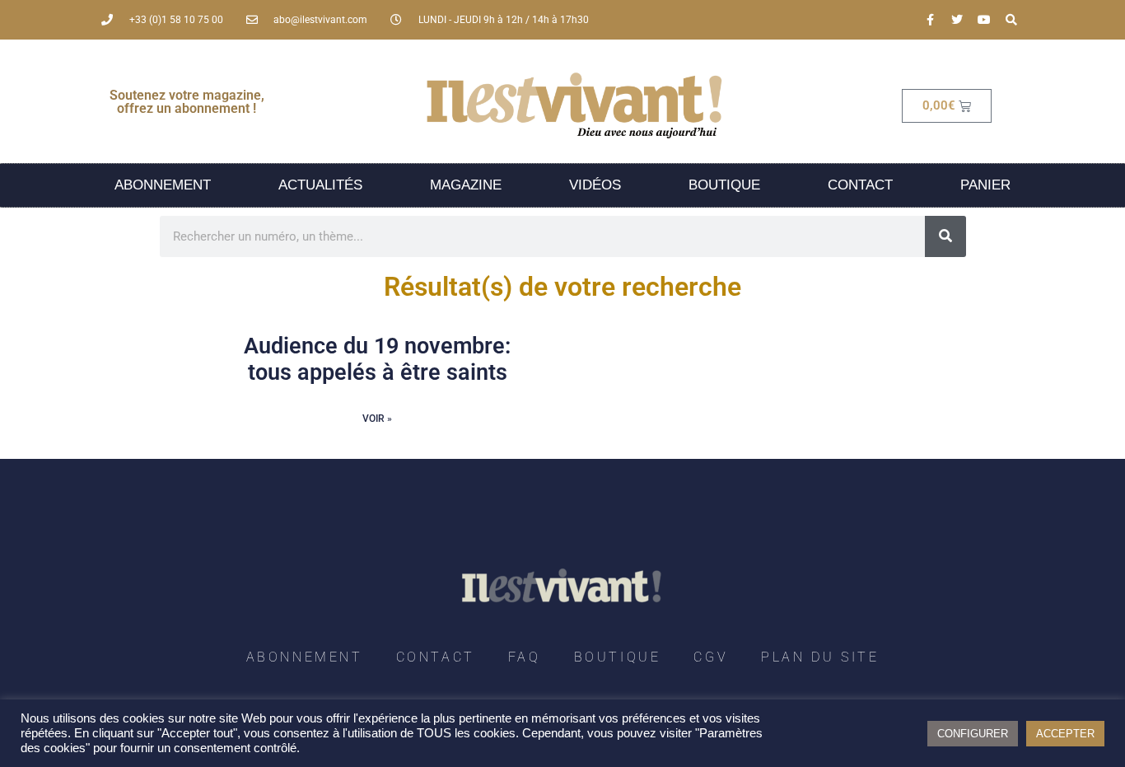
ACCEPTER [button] (1065, 733)
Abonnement (162, 185)
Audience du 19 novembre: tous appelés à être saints (377, 359)
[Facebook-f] (929, 19)
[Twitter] (957, 19)
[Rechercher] (945, 236)
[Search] (1011, 19)
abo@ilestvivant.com (320, 20)
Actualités (320, 185)
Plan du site (820, 657)
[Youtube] (984, 19)
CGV (710, 657)
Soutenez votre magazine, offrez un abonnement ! (187, 101)
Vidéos (595, 185)
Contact (860, 185)
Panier (985, 185)
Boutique (724, 185)
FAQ (524, 657)
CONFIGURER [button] (972, 733)
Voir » (377, 418)
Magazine (466, 185)
